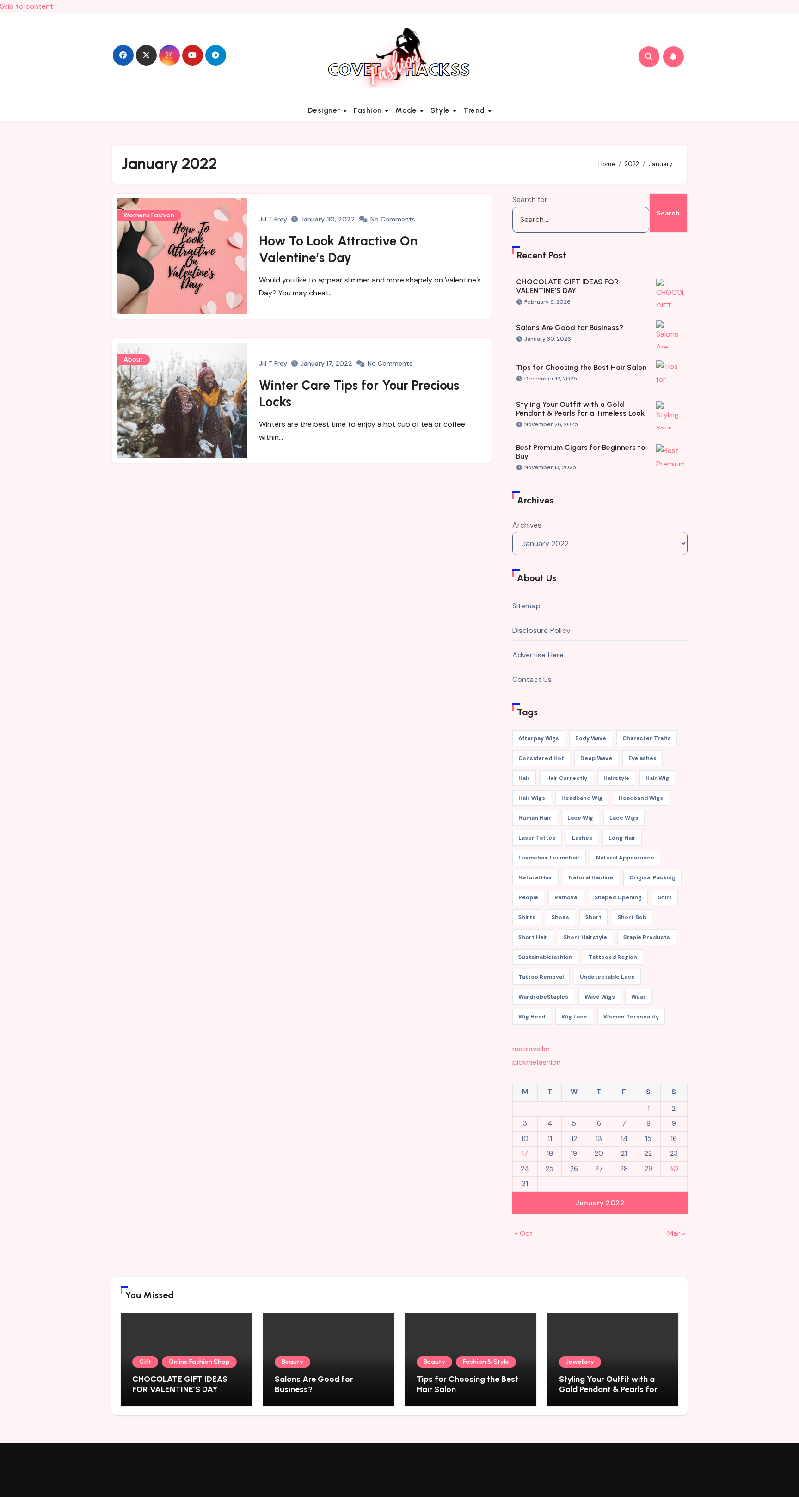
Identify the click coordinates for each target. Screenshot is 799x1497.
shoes (560, 917)
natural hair (535, 877)
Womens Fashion (148, 215)
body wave (590, 738)
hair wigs (531, 798)
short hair (532, 937)
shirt (665, 897)
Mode (407, 110)
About (133, 359)
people (528, 897)
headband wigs (641, 798)
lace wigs (624, 818)
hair (524, 778)
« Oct (524, 1233)
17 (525, 1153)
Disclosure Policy (541, 630)
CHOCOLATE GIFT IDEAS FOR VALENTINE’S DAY (567, 286)
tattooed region (613, 957)
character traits (646, 738)
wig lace (574, 1016)
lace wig (580, 818)
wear (638, 996)
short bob (632, 917)
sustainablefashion (545, 957)
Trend (475, 110)
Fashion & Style (486, 1362)
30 (673, 1168)
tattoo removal (541, 977)
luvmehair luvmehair (549, 857)
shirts (526, 917)
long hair (622, 837)
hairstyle (616, 778)
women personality (631, 1016)
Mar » (676, 1233)
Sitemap (526, 606)
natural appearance (625, 857)
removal (566, 897)
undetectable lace (607, 977)
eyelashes (642, 758)
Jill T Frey (273, 219)
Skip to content (26, 6)
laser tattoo (537, 837)
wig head (531, 1016)
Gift (145, 1362)
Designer (325, 110)
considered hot (541, 758)
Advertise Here (538, 655)
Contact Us (532, 679)
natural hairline (591, 877)
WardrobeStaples (543, 996)
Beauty (292, 1362)
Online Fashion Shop (199, 1362)
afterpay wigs (538, 738)
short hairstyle (585, 937)
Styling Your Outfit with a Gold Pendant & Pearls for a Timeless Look (580, 408)
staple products (646, 937)
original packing (652, 877)
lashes (582, 837)
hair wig (657, 778)
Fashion (369, 110)
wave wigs (599, 996)
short (593, 917)
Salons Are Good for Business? (569, 327)
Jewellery (580, 1362)
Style (441, 110)
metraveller (531, 1049)
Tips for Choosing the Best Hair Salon (581, 367)
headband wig (581, 798)
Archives (526, 525)
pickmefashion (536, 1062)
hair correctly (566, 778)
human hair (534, 818)
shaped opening (618, 897)
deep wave (596, 758)
